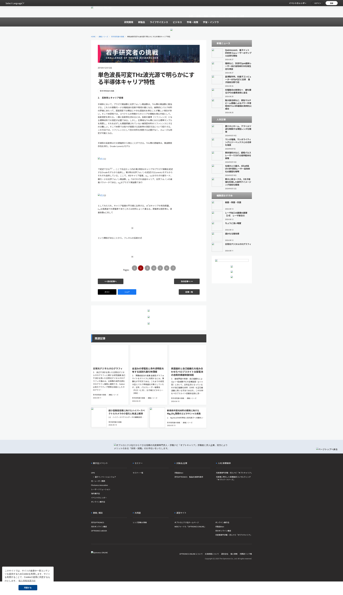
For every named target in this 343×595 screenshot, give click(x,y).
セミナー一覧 (138, 472)
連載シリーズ (103, 36)
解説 (206, 16)
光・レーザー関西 (98, 481)
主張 (198, 16)
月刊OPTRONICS (97, 522)
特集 (213, 16)
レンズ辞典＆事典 (140, 522)
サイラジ (233, 16)
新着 (191, 16)
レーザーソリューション (100, 489)
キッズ (222, 16)
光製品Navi (178, 472)
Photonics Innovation (99, 485)
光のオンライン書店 (99, 526)
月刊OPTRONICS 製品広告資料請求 (188, 477)
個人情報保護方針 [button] (27, 581)
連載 (242, 16)
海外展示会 (95, 493)
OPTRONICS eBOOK (99, 530)
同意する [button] (28, 588)
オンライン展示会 (98, 501)
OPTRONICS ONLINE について (191, 554)
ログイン (317, 3)
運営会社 (224, 554)
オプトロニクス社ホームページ (186, 522)
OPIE (93, 472)
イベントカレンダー (298, 3)
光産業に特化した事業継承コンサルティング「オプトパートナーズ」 (233, 478)
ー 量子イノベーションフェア (103, 477)
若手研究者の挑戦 (117, 36)
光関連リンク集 (246, 554)
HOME (93, 36)
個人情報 (233, 554)
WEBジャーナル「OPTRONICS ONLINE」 (190, 526)
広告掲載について (212, 554)
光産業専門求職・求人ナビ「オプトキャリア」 (234, 472)
